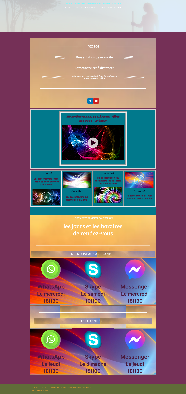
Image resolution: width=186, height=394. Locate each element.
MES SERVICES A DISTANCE (95, 8)
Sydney (46, 390)
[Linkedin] (90, 101)
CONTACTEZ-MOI (114, 8)
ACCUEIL (68, 8)
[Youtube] (96, 101)
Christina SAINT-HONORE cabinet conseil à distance (93, 3)
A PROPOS (78, 8)
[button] (93, 142)
